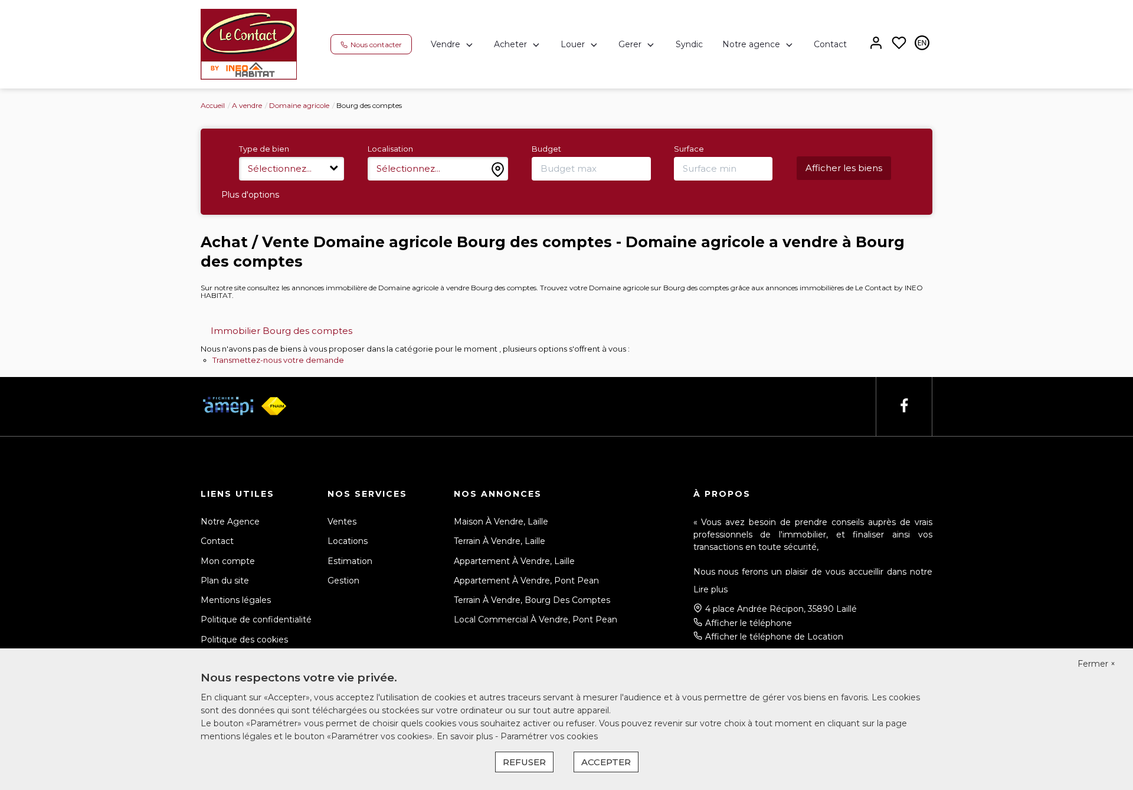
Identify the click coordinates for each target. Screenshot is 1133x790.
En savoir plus (466, 736)
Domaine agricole (299, 105)
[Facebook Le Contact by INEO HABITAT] (904, 406)
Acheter (510, 44)
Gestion (343, 580)
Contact (830, 44)
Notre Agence (230, 521)
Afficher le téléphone (748, 623)
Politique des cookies (244, 639)
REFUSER (524, 762)
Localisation (390, 148)
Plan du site (225, 580)
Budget (546, 148)
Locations (348, 541)
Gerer (629, 44)
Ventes (342, 521)
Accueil (213, 105)
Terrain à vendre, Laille (499, 541)
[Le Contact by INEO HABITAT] (249, 43)
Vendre (445, 44)
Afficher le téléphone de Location (774, 636)
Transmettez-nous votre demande (278, 360)
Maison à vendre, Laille (501, 521)
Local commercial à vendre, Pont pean (535, 619)
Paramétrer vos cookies (549, 736)
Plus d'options (250, 194)
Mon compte (228, 561)
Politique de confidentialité (256, 619)
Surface (689, 148)
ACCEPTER (606, 762)
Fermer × (1096, 663)
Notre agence (751, 44)
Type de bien (264, 148)
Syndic (689, 44)
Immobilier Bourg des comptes (281, 330)
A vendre (247, 105)
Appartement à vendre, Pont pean (526, 580)
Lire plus (710, 589)
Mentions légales (236, 600)
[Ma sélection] (899, 44)
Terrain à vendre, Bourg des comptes (532, 600)
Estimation (350, 561)
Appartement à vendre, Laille (514, 561)
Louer (573, 44)
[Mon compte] (876, 44)
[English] (922, 44)
